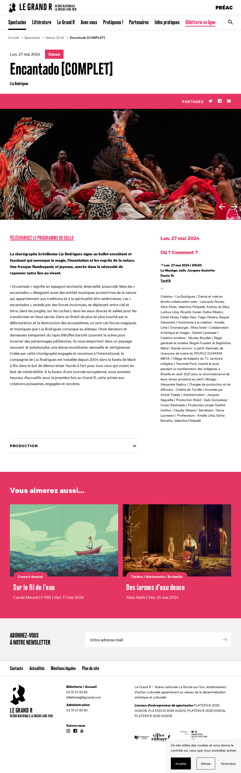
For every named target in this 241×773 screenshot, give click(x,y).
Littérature (41, 22)
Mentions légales (63, 668)
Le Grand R (66, 22)
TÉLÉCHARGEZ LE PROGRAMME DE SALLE (42, 238)
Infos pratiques (167, 22)
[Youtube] (81, 731)
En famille (175, 576)
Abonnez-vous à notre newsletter (30, 639)
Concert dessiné (30, 576)
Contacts (16, 668)
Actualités (36, 668)
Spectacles (17, 22)
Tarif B (166, 280)
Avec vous (89, 22)
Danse (54, 54)
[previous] (222, 207)
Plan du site (90, 668)
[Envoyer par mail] (229, 101)
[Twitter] (210, 101)
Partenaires (139, 22)
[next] (234, 207)
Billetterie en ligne (200, 22)
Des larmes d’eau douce (155, 588)
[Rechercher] (230, 22)
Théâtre (137, 576)
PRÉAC (224, 7)
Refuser (206, 763)
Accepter (181, 763)
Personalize (228, 763)
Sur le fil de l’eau (34, 588)
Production (24, 445)
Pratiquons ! (113, 22)
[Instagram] (68, 731)
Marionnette (155, 576)
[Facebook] (219, 101)
